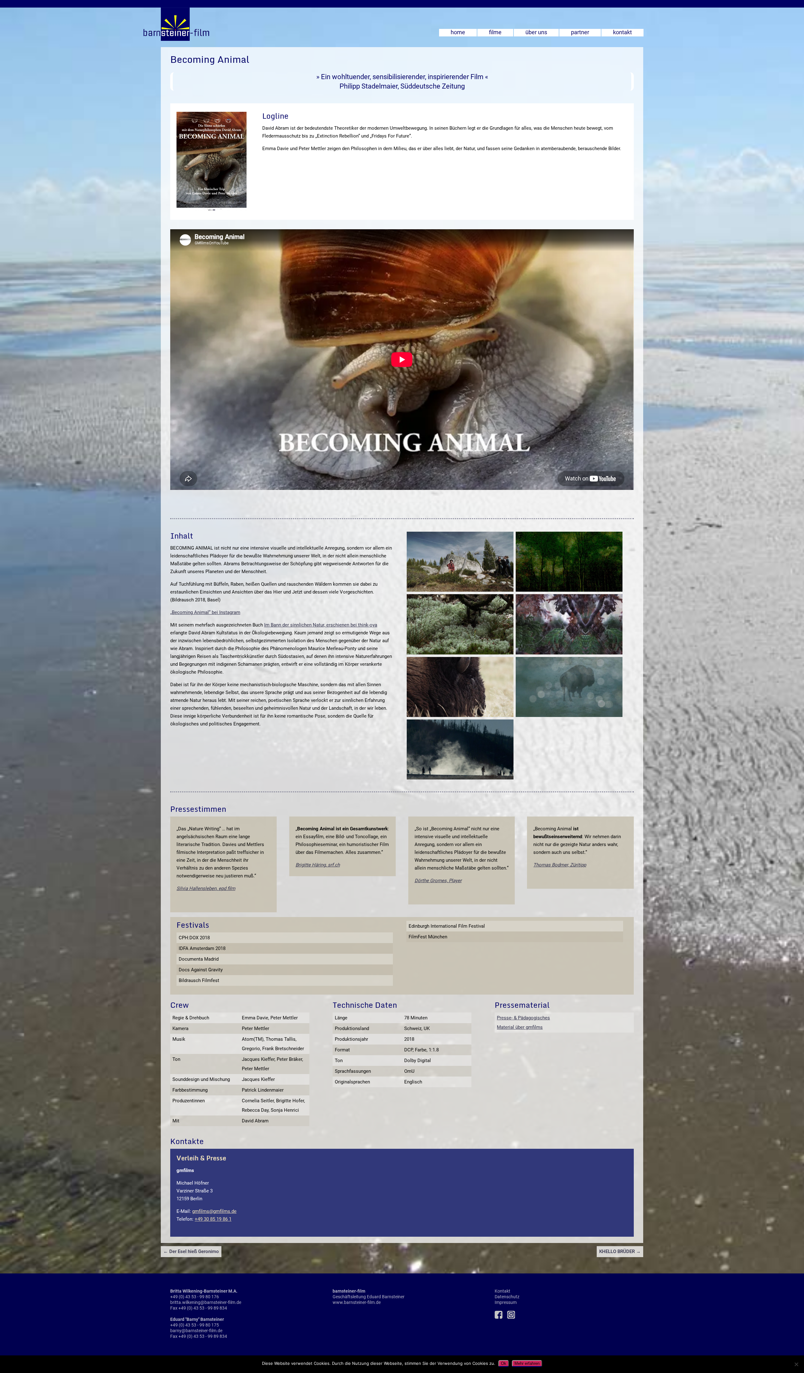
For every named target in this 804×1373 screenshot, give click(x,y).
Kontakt (502, 1291)
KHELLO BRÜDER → (620, 1251)
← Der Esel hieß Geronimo (191, 1251)
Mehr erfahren (527, 1363)
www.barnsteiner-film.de (357, 1302)
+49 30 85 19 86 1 (213, 1219)
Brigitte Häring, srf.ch (318, 865)
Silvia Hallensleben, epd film (206, 888)
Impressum (506, 1302)
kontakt (622, 32)
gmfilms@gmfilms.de (214, 1211)
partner (580, 32)
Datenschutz (507, 1296)
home (458, 32)
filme (495, 32)
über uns (536, 32)
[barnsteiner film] (104, 39)
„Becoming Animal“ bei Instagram (205, 612)
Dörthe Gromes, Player (438, 880)
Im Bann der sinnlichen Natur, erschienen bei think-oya (320, 625)
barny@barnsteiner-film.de (196, 1330)
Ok (503, 1363)
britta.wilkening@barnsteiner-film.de (205, 1302)
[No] (796, 1364)
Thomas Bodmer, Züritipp (559, 865)
